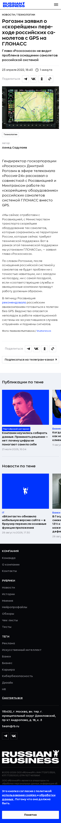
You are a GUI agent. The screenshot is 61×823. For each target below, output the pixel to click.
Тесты (6, 627)
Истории (8, 594)
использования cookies (19, 795)
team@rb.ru (10, 726)
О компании (10, 564)
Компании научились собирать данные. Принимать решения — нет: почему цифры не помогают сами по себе (25, 439)
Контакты (9, 571)
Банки (6, 656)
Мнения (7, 600)
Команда (8, 558)
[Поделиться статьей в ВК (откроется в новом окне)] (33, 79)
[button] (56, 4)
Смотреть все (12, 698)
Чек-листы (10, 620)
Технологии (26, 15)
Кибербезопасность (17, 676)
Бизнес (7, 663)
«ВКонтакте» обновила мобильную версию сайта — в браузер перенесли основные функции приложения (24, 522)
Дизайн (7, 682)
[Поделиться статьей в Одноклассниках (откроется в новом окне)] (41, 79)
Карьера (8, 669)
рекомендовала (14, 302)
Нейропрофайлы (14, 607)
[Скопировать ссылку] (49, 79)
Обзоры (8, 613)
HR (4, 689)
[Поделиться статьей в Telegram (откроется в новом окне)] (25, 79)
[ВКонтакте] (14, 736)
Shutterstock (44, 331)
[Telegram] (5, 736)
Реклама (8, 643)
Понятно (30, 815)
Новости (8, 15)
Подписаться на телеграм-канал (29, 359)
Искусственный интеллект (22, 650)
